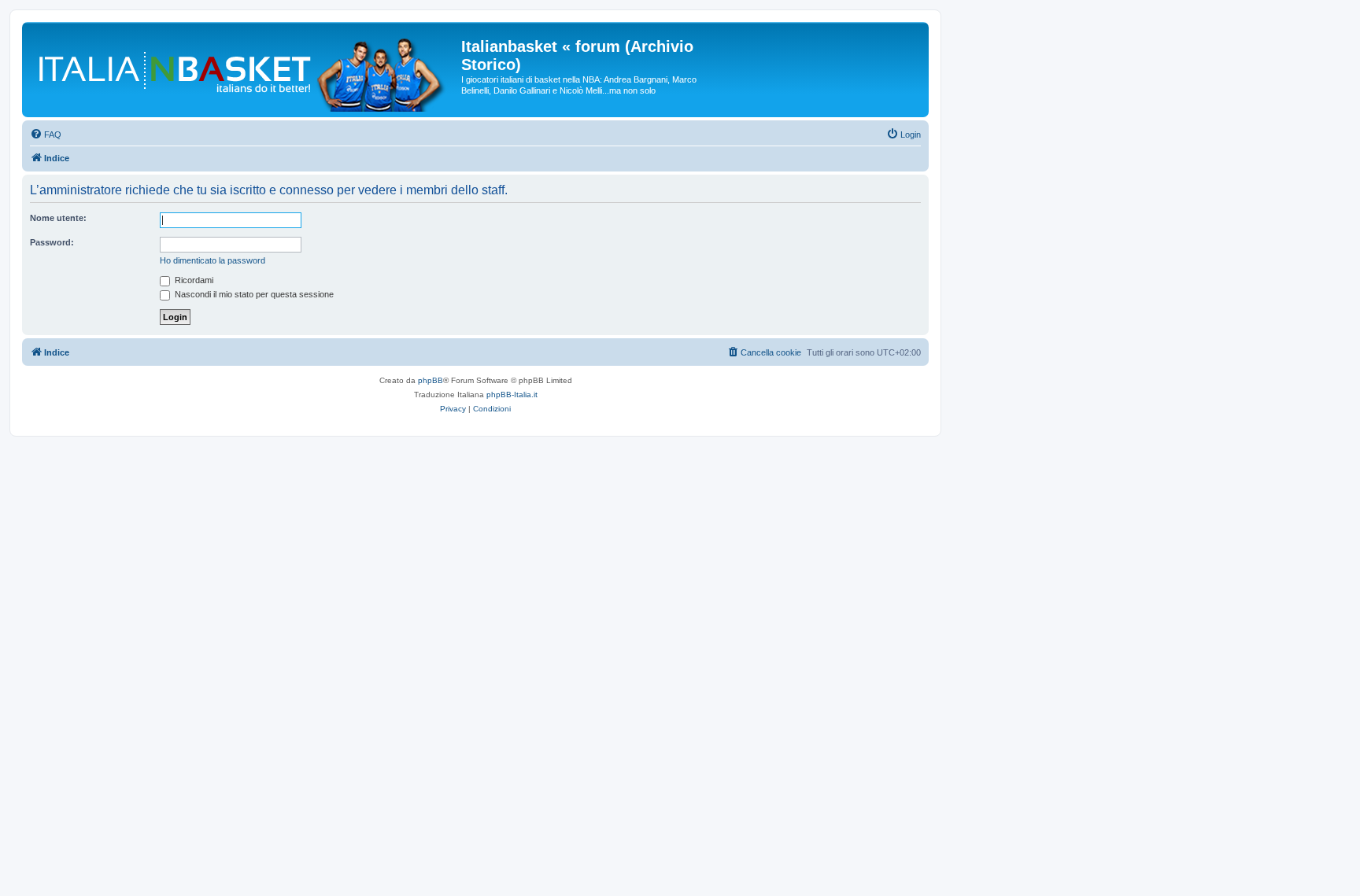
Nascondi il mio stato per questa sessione (253, 294)
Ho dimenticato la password (212, 260)
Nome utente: (58, 218)
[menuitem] (45, 134)
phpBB (430, 380)
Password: (52, 242)
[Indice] (243, 69)
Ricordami (192, 280)
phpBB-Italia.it (512, 394)
